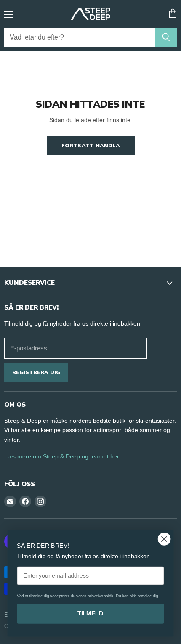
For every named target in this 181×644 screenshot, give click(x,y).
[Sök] (166, 37)
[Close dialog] (164, 539)
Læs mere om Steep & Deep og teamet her (61, 456)
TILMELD (90, 613)
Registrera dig (36, 372)
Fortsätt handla (90, 145)
